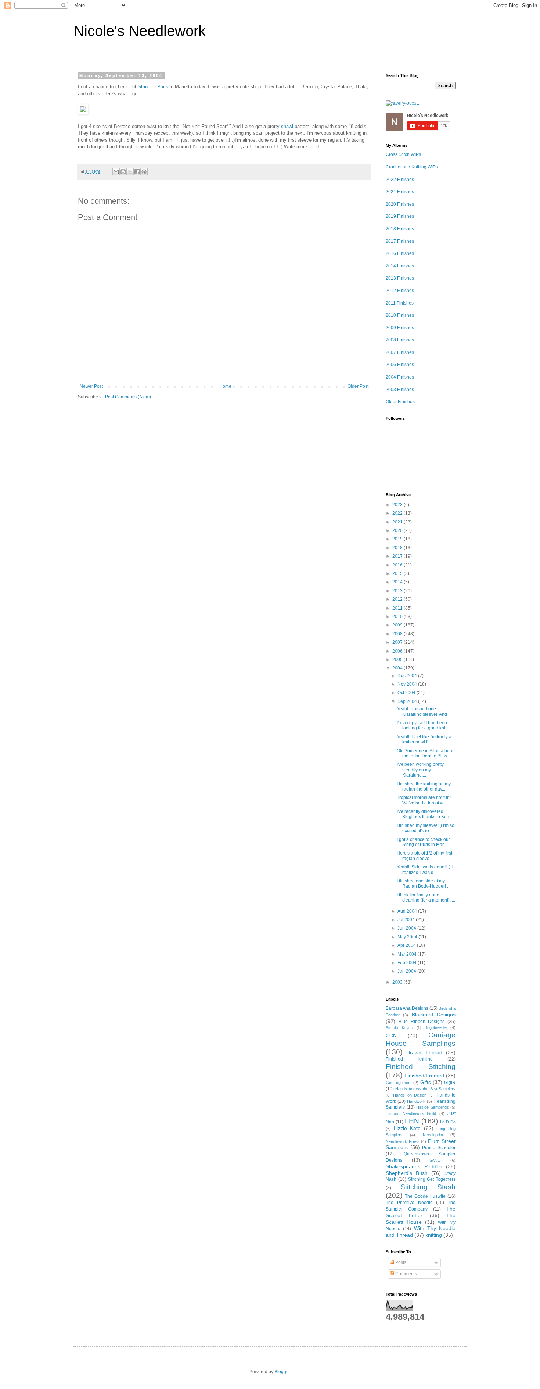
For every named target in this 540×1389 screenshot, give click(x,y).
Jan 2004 (407, 971)
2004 (398, 668)
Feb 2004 (407, 962)
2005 (398, 659)
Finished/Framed (424, 1076)
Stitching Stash (428, 1187)
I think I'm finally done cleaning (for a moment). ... (426, 897)
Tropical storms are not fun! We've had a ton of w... (424, 800)
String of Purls (153, 86)
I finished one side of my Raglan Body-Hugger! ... (423, 883)
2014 (398, 582)
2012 (398, 599)
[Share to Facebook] (137, 171)
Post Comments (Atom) (128, 396)
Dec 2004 (407, 675)
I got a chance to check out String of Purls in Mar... (423, 842)
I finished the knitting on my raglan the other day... (424, 786)
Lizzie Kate (407, 1128)
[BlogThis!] (123, 171)
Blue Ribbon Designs (422, 1021)
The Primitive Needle (409, 1202)
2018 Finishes (400, 228)
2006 (398, 651)
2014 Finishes (400, 266)
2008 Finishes (400, 339)
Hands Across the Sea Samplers (425, 1089)
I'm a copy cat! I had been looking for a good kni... (423, 725)
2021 (398, 522)
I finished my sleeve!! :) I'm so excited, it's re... (425, 828)
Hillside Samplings (432, 1107)
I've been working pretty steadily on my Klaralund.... (420, 770)
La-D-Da (448, 1122)
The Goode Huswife (425, 1196)
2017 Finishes (400, 241)
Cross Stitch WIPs (403, 154)
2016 (398, 565)
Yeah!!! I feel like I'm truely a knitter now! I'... (424, 739)
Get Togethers (399, 1082)
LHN (412, 1121)
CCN (391, 1035)
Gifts (425, 1082)
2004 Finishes (400, 377)
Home (225, 386)
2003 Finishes (400, 389)
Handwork (416, 1101)
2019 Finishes (400, 216)
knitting (433, 1235)
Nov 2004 (407, 684)
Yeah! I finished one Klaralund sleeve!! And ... (424, 711)
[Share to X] (130, 171)
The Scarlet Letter (421, 1212)
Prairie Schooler (439, 1147)
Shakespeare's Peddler (414, 1166)
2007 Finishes (400, 352)
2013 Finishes (400, 278)
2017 (398, 556)
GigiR (450, 1082)
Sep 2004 (407, 701)
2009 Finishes (400, 327)
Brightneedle (436, 1027)
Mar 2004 (407, 954)
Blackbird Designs (434, 1014)
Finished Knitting (409, 1059)
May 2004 (407, 936)
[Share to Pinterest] (144, 171)
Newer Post (91, 386)
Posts (400, 1262)
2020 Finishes (400, 204)
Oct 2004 (407, 692)
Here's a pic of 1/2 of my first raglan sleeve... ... (424, 855)
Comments (405, 1273)
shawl (287, 126)
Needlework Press (403, 1141)
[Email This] (116, 171)
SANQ (435, 1160)
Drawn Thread (424, 1052)
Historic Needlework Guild (411, 1113)
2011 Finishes (400, 303)
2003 (398, 982)
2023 (398, 504)
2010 (398, 616)
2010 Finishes (400, 315)
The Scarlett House (421, 1218)
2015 (398, 573)
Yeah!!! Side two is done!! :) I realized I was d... (425, 869)
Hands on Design (409, 1095)
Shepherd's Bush (407, 1173)
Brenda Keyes (399, 1028)
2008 (398, 633)
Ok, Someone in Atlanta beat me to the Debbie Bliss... (425, 753)
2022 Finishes (400, 179)
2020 (398, 530)
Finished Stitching (421, 1066)
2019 (398, 538)
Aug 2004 (407, 911)
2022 (398, 513)
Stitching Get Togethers (432, 1179)
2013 (398, 590)
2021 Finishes (400, 191)
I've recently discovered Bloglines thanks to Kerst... (426, 814)
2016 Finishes (400, 253)
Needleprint (433, 1135)
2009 (398, 625)
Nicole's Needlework (139, 31)
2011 (398, 608)
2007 (398, 642)
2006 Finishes (400, 364)
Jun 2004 (407, 928)
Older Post (358, 386)
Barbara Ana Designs (407, 1008)
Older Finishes (400, 401)
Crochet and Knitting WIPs (412, 167)
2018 (398, 547)
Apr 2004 (407, 945)
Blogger (282, 1371)
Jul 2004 (406, 919)
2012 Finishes (400, 290)
